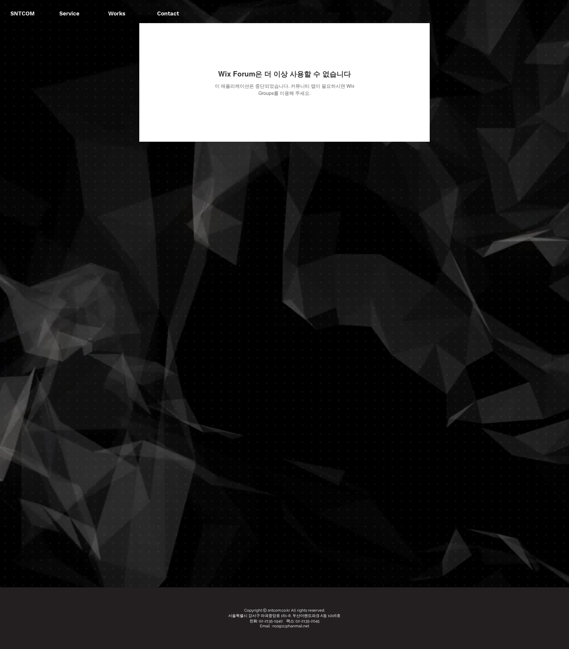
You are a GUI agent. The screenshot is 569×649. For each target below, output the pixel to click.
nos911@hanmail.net (290, 626)
